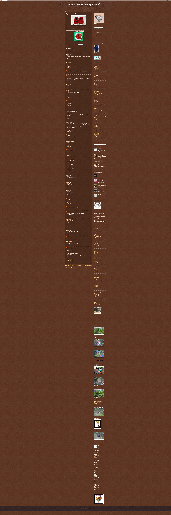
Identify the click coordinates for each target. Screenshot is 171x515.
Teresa (68, 75)
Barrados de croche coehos (97, 236)
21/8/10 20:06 (69, 97)
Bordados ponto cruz (96, 77)
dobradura (95, 92)
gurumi (95, 108)
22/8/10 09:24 (69, 131)
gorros (95, 99)
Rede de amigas (96, 126)
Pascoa (95, 119)
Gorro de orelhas (100, 189)
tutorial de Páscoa (96, 302)
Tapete (98, 164)
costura (95, 83)
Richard (102, 443)
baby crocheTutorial (96, 235)
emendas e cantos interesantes (98, 401)
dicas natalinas (96, 91)
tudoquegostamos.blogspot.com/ (82, 4)
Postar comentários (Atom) (70, 267)
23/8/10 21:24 (69, 234)
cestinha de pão (96, 78)
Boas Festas (95, 75)
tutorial (95, 136)
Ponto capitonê (99, 148)
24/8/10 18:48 (69, 260)
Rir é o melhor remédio (97, 127)
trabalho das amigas (96, 133)
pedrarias (95, 287)
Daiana (68, 70)
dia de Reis (95, 253)
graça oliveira (69, 241)
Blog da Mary (68, 206)
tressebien (68, 219)
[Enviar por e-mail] (78, 44)
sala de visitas (96, 295)
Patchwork (95, 286)
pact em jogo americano (97, 402)
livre (94, 111)
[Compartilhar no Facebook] (81, 44)
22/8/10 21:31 (69, 222)
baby (94, 69)
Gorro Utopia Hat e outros (98, 455)
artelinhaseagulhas (69, 141)
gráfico (95, 100)
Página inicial (79, 265)
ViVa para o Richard (95, 484)
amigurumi (95, 67)
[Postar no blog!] (79, 44)
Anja (67, 90)
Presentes (95, 125)
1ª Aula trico (95, 228)
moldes (95, 115)
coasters (95, 244)
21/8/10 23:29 (69, 105)
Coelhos (99, 174)
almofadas (95, 66)
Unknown (68, 54)
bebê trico (95, 74)
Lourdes (68, 49)
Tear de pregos (96, 403)
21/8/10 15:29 (69, 67)
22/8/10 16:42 (69, 203)
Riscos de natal (96, 294)
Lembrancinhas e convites (97, 110)
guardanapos (95, 107)
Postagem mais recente (69, 265)
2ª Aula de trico (96, 65)
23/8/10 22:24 (69, 245)
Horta (94, 109)
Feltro (94, 260)
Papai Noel (95, 118)
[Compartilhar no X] (80, 44)
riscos (95, 128)
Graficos (95, 102)
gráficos (95, 103)
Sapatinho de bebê (100, 184)
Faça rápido (95, 94)
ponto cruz (95, 124)
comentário (95, 82)
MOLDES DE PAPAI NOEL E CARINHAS (99, 116)
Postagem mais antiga (88, 265)
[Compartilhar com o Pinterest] (82, 44)
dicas (94, 254)
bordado (95, 76)
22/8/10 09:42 (69, 146)
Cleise (68, 134)
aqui (79, 26)
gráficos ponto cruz (96, 269)
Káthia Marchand (69, 247)
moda (94, 278)
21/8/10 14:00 (69, 59)
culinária (95, 86)
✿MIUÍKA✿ (68, 236)
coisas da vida (96, 245)
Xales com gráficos (96, 140)
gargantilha (95, 262)
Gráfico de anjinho (96, 101)
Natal (94, 117)
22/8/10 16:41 (69, 195)
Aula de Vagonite (96, 68)
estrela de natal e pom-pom (97, 93)
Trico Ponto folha (100, 194)
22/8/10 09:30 (69, 138)
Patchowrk (95, 285)
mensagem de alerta (96, 277)
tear (94, 132)
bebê (94, 237)
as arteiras (68, 62)
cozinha (95, 84)
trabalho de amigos (96, 134)
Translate (100, 28)
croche (95, 85)
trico (69, 45)
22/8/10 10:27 (69, 155)
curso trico (95, 252)
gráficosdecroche (96, 270)
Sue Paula (68, 211)
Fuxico (95, 261)
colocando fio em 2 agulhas (97, 404)
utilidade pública (96, 303)
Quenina (68, 84)
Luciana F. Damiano (69, 149)
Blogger (90, 508)
